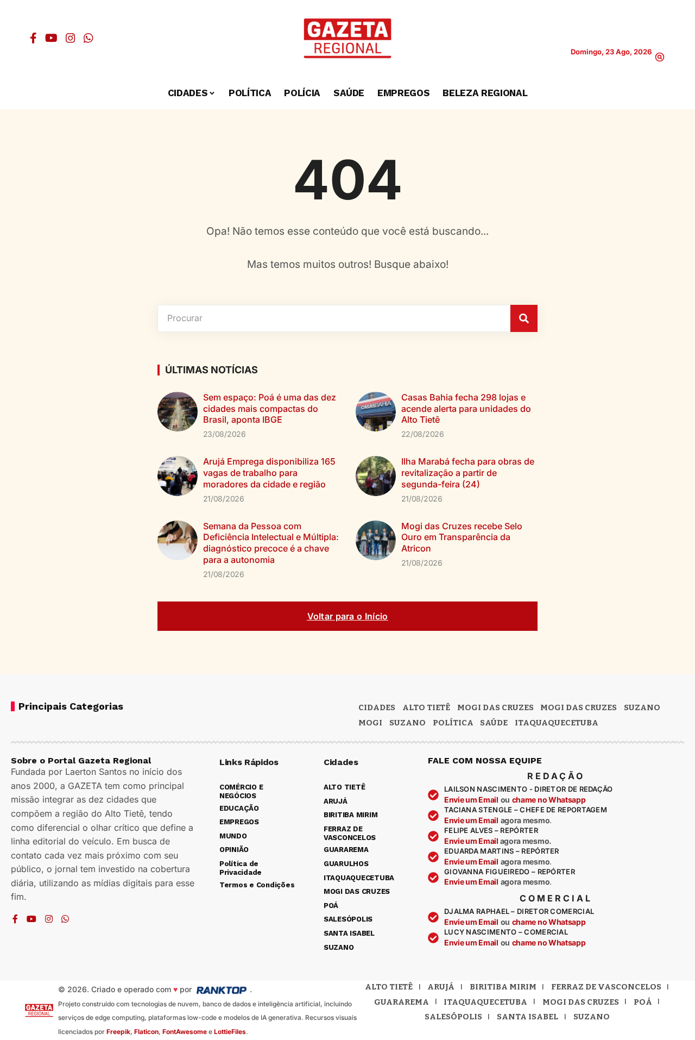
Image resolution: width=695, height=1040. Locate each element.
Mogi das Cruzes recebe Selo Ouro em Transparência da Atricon (461, 537)
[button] (659, 57)
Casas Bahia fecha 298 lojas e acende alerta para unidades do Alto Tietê (466, 408)
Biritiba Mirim (503, 987)
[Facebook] (33, 38)
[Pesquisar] (524, 318)
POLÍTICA (453, 723)
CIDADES (376, 707)
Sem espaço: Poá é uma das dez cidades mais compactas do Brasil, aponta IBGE (269, 408)
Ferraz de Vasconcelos (606, 987)
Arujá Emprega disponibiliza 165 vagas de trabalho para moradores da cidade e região (269, 473)
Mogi (370, 723)
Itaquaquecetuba (485, 1002)
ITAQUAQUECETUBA (556, 723)
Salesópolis (453, 1017)
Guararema (401, 1002)
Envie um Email (471, 799)
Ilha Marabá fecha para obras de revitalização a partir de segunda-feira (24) (467, 473)
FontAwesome (184, 1032)
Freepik (118, 1032)
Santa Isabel (527, 1017)
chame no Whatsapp (549, 799)
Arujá (440, 987)
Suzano (642, 707)
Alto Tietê (426, 707)
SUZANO (407, 723)
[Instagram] (70, 38)
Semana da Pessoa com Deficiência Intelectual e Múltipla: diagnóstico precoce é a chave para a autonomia (271, 543)
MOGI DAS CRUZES (495, 707)
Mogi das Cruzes (578, 707)
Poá (643, 1002)
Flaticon (146, 1032)
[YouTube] (51, 38)
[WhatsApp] (88, 38)
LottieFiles (230, 1032)
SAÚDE (494, 723)
